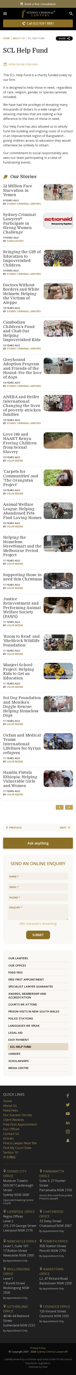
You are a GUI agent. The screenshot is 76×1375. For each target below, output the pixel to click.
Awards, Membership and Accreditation (27, 995)
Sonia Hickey (15, 241)
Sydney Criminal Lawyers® (52, 1351)
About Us (19, 38)
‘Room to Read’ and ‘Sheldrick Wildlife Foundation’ (21, 640)
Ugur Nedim (15, 460)
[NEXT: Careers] (69, 807)
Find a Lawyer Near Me (20, 1143)
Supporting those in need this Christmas (22, 577)
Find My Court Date (17, 1148)
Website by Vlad (38, 1367)
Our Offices (17, 965)
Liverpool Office (20, 1212)
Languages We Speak (24, 1025)
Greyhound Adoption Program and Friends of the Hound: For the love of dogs (22, 368)
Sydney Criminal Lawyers (24, 203)
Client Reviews (13, 1120)
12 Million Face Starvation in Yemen (17, 190)
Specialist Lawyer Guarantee (30, 986)
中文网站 (9, 1157)
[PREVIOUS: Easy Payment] (60, 807)
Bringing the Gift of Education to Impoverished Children (22, 258)
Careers (14, 1054)
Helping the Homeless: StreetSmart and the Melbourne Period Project (22, 546)
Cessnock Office (56, 1306)
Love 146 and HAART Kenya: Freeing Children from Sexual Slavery (20, 443)
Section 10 (10, 1152)
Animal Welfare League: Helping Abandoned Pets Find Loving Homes (22, 511)
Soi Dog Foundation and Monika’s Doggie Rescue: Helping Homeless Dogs (22, 707)
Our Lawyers (18, 958)
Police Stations (20, 1018)
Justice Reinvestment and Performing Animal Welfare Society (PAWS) (22, 608)
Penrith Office (55, 1241)
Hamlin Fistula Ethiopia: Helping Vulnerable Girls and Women (20, 779)
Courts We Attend (22, 1004)
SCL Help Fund (25, 50)
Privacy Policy (38, 1348)
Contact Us (11, 1134)
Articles (8, 1138)
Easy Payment (18, 1040)
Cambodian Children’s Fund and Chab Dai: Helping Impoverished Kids (22, 331)
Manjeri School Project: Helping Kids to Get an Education (18, 671)
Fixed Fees (15, 972)
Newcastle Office (21, 1241)
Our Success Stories (17, 1115)
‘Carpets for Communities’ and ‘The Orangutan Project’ (20, 478)
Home (6, 38)
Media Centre (18, 1068)
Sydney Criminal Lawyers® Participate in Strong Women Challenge (19, 223)
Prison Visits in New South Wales (33, 1011)
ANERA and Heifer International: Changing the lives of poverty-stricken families (22, 406)
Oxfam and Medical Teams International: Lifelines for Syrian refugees (22, 744)
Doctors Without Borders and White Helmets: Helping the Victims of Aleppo (21, 294)
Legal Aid (15, 1033)
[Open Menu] (5, 13)
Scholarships (18, 1061)
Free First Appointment (26, 979)
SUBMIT (38, 935)
